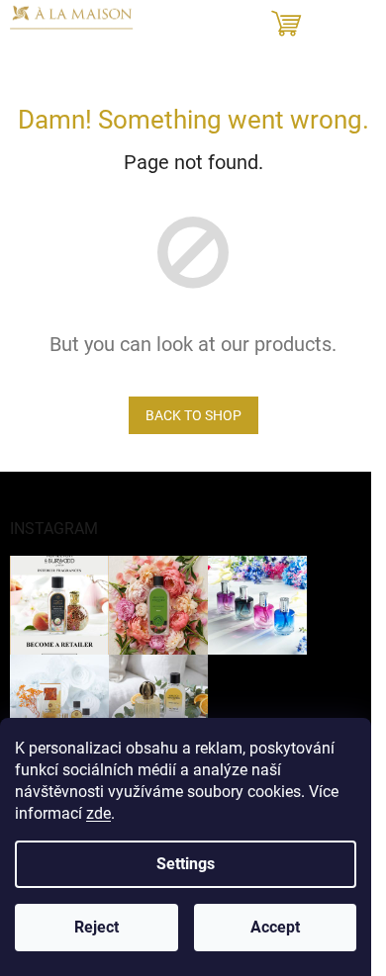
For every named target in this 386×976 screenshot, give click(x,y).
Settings (185, 863)
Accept (275, 927)
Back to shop (193, 415)
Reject (96, 927)
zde (98, 813)
